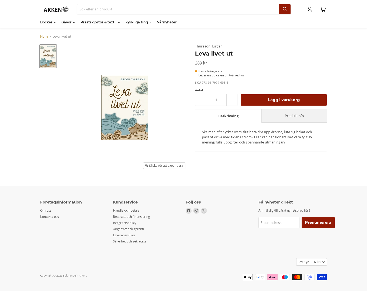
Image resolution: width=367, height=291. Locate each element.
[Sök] (285, 9)
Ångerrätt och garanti (128, 229)
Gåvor (66, 22)
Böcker (46, 22)
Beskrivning (228, 116)
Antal (199, 90)
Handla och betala (126, 210)
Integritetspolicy (124, 223)
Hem (44, 36)
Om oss (45, 210)
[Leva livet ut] (48, 56)
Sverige (309, 262)
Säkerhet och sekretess (129, 241)
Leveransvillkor (124, 235)
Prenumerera (318, 222)
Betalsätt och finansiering (131, 216)
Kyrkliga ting (137, 22)
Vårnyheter (167, 22)
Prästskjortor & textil (98, 22)
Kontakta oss (49, 216)
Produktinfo (294, 115)
